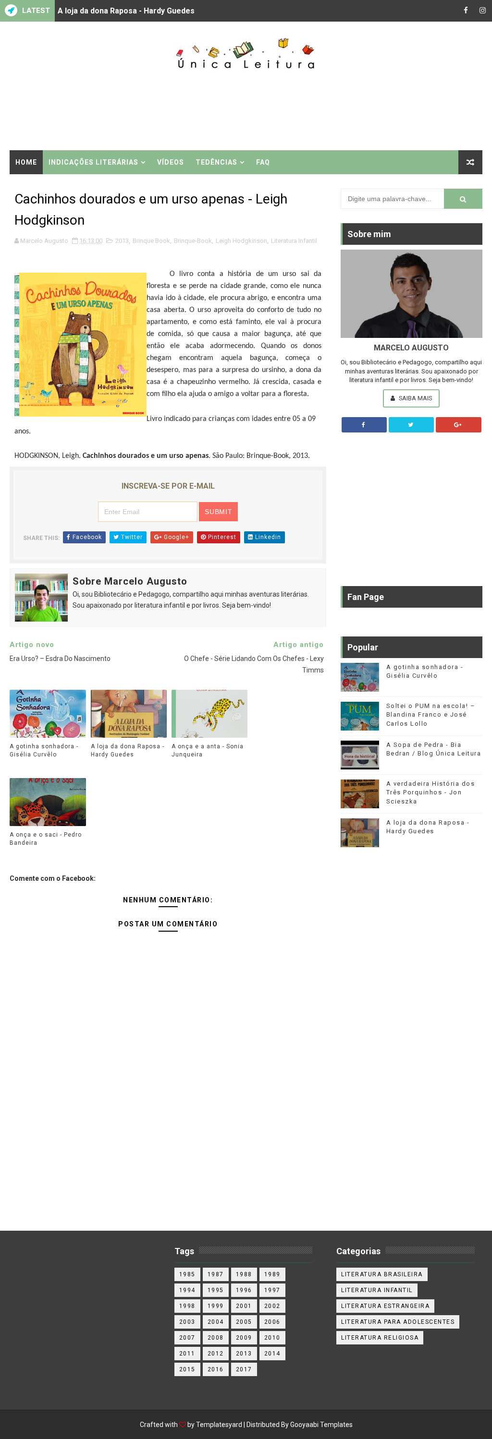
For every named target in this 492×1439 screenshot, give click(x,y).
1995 (216, 1290)
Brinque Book (151, 240)
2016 (216, 1369)
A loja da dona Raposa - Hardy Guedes (126, 10)
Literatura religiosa (379, 1337)
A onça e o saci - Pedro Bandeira (46, 838)
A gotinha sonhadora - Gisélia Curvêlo (44, 750)
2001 (244, 1306)
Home (26, 162)
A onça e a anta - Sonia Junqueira (208, 750)
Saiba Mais (414, 398)
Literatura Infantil (294, 240)
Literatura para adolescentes (398, 1322)
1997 (272, 1290)
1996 (244, 1290)
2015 (187, 1369)
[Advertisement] (246, 111)
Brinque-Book (193, 240)
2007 (187, 1337)
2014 (272, 1353)
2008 (216, 1337)
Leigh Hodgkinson (241, 240)
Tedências (216, 162)
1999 (216, 1306)
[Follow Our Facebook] (364, 424)
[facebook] (465, 11)
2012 (216, 1353)
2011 (187, 1353)
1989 (272, 1274)
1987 (216, 1274)
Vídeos (170, 162)
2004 (216, 1322)
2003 (187, 1322)
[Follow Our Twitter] (411, 424)
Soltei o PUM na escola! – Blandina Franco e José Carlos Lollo (431, 714)
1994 (187, 1290)
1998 (187, 1306)
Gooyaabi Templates (321, 1424)
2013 (122, 240)
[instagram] (482, 11)
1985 (187, 1274)
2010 (272, 1337)
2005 (244, 1322)
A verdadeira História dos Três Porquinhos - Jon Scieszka (430, 792)
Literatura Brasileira (382, 1274)
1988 (244, 1274)
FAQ (263, 162)
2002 (272, 1306)
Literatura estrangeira (385, 1306)
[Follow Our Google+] (458, 424)
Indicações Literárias (93, 162)
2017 (244, 1369)
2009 (244, 1337)
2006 (272, 1322)
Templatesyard (219, 1424)
